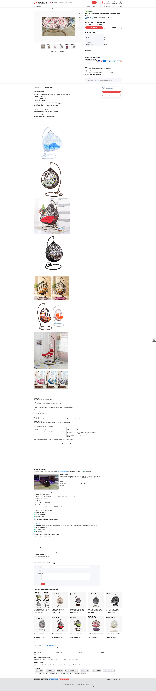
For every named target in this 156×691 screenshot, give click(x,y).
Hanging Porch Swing (88, 664)
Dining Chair (67, 521)
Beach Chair (37, 664)
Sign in (120, 3)
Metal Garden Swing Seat (76, 664)
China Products (59, 683)
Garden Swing (53, 8)
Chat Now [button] (114, 27)
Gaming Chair (50, 521)
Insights (103, 683)
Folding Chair (84, 521)
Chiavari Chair (78, 521)
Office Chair (44, 521)
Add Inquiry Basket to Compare (58, 51)
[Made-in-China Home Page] (40, 2)
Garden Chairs (45, 664)
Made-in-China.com (73, 684)
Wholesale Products (78, 683)
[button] (90, 2)
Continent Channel (92, 683)
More (35, 654)
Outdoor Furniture (46, 8)
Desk (39, 523)
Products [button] (54, 2)
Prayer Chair (80, 647)
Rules (121, 6)
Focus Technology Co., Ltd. (69, 686)
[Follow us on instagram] (116, 679)
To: (40, 570)
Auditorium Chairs (59, 647)
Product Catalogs (51, 645)
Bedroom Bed (58, 650)
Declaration (91, 686)
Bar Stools (36, 650)
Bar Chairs (102, 647)
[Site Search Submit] (94, 2)
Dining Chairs (80, 650)
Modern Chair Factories (50, 670)
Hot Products (53, 683)
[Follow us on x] (114, 679)
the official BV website (62, 471)
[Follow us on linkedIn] (121, 679)
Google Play (45, 679)
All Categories (38, 6)
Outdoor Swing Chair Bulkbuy (80, 673)
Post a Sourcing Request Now (68, 583)
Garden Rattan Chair (54, 673)
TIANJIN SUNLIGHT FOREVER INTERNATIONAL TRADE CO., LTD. (100, 17)
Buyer (94, 6)
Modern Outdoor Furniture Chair (41, 673)
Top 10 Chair (62, 673)
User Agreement (84, 686)
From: (40, 567)
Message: (39, 573)
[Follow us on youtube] (117, 679)
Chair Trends (69, 673)
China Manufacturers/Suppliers (68, 683)
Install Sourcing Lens (64, 679)
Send (43, 583)
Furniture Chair (60, 670)
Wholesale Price (85, 683)
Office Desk (102, 652)
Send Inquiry (94, 27)
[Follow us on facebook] (112, 679)
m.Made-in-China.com (81, 684)
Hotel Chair (36, 647)
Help (100, 6)
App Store (37, 679)
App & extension (107, 6)
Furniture (39, 8)
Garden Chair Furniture (96, 670)
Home (35, 8)
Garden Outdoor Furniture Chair (109, 670)
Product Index (99, 683)
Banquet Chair (62, 521)
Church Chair (72, 521)
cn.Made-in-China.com (89, 684)
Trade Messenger (53, 679)
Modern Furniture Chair (85, 670)
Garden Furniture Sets (54, 664)
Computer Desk (59, 652)
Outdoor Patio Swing (65, 664)
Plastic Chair (55, 521)
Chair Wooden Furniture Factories (71, 670)
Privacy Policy (96, 686)
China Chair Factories (39, 670)
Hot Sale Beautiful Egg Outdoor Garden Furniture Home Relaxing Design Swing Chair (95, 635)
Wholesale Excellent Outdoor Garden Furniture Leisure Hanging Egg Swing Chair (77, 610)
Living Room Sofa (37, 652)
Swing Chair (90, 521)
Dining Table (102, 650)
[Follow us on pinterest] (119, 679)
